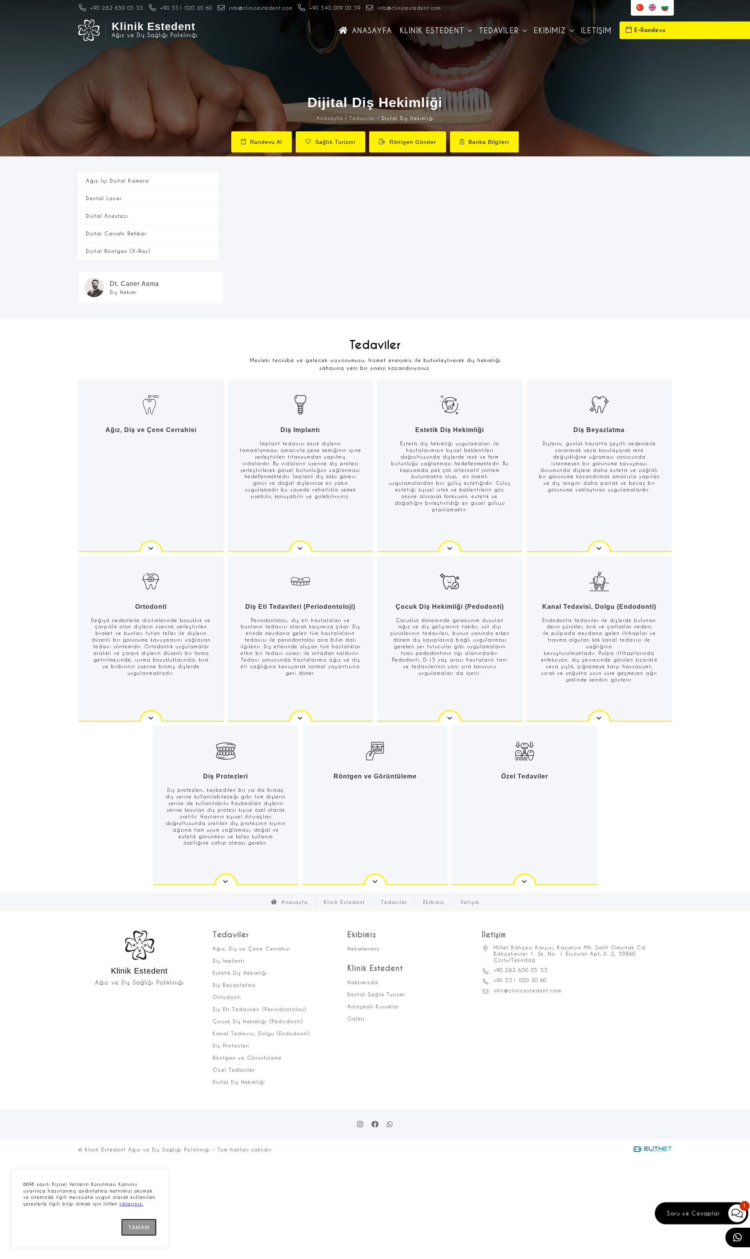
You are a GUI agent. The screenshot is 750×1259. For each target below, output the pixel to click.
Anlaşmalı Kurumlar (373, 1006)
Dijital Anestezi (107, 216)
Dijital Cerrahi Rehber (116, 233)
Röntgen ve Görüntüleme (247, 1057)
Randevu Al (266, 142)
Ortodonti (226, 997)
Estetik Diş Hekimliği (239, 973)
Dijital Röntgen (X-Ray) (118, 251)
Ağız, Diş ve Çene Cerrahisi (251, 948)
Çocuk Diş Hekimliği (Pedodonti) (257, 1021)
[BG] (665, 8)
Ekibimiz (550, 30)
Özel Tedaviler (233, 1069)
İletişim (596, 30)
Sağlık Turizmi (335, 142)
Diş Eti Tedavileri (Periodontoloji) (259, 1009)
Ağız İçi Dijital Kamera (117, 180)
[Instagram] (360, 1124)
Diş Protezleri (230, 1045)
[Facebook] (375, 1124)
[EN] (652, 8)
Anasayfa (372, 30)
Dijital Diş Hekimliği (238, 1082)
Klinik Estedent (432, 30)
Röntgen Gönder (412, 142)
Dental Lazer (103, 198)
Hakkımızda (362, 982)
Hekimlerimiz (363, 948)
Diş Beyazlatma (233, 985)
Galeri (355, 1018)
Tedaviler (499, 30)
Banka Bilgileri (488, 142)
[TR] (640, 8)
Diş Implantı (228, 960)
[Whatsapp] (389, 1124)
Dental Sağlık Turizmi (376, 994)
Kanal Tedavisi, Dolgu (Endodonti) (261, 1033)
